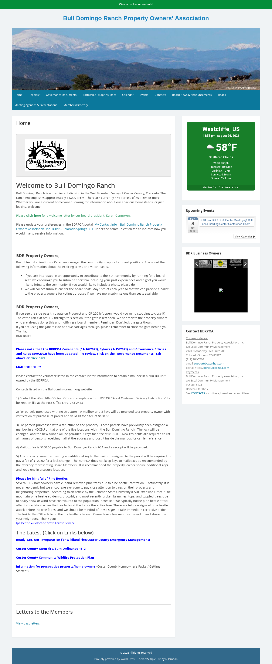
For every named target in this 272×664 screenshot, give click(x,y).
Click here (37, 358)
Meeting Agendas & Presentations (35, 105)
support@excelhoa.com (209, 363)
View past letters (28, 623)
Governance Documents (61, 95)
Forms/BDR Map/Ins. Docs (99, 95)
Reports (34, 95)
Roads (222, 95)
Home (18, 95)
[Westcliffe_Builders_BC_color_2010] (220, 263)
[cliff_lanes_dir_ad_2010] (235, 263)
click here (33, 215)
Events (144, 95)
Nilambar (171, 659)
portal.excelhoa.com (216, 368)
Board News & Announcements (192, 95)
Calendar (127, 95)
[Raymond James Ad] (204, 264)
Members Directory (76, 105)
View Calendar (244, 236)
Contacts (160, 95)
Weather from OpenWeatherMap (221, 187)
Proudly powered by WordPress (114, 659)
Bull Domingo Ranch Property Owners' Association (136, 18)
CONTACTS (198, 393)
